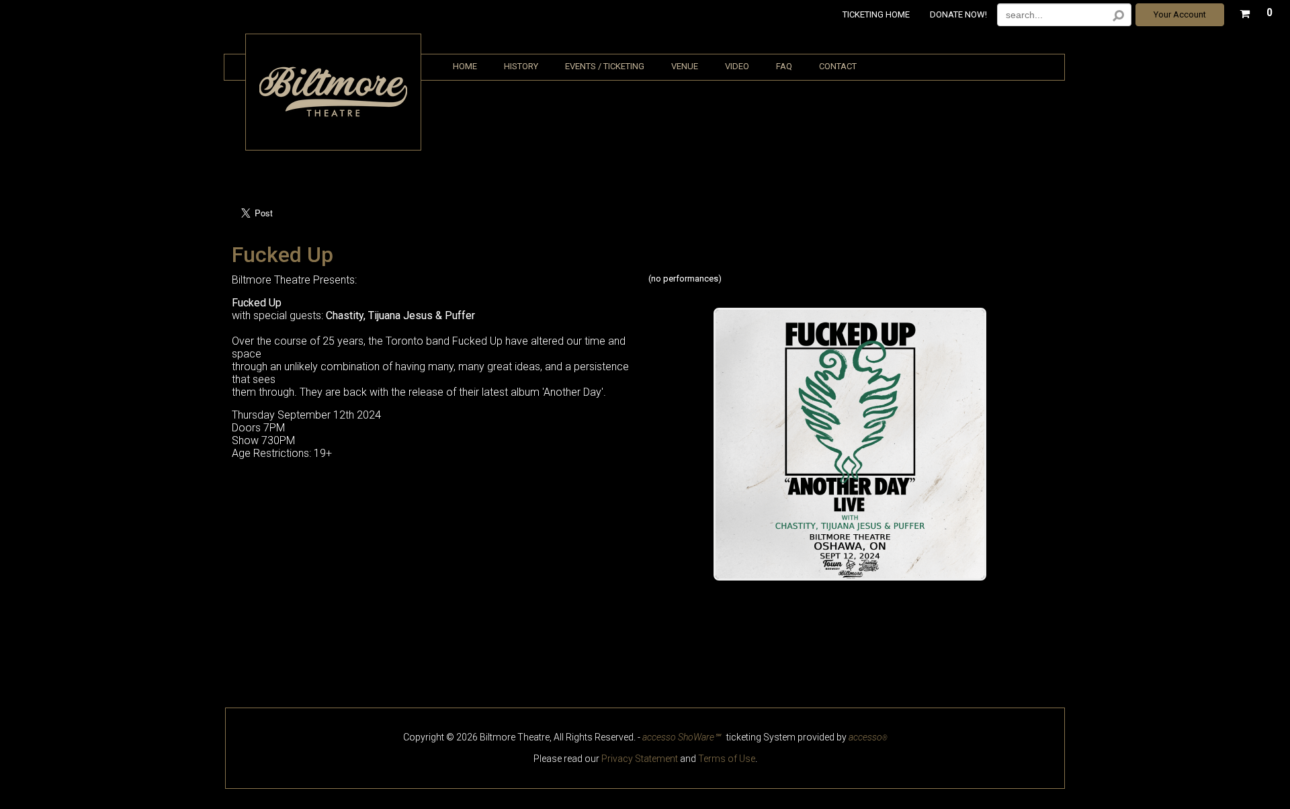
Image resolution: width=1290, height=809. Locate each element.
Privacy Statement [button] (639, 758)
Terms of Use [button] (726, 758)
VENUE (684, 66)
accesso (868, 737)
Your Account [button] (1180, 14)
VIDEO (737, 66)
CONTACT (838, 66)
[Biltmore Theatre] (333, 118)
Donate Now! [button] (958, 14)
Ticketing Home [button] (876, 14)
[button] (1256, 11)
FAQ (784, 66)
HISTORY (521, 66)
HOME (465, 66)
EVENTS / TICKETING (604, 66)
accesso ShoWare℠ (681, 737)
